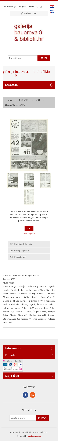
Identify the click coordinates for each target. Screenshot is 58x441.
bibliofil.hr (42, 72)
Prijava (22, 7)
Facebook (25, 395)
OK (29, 228)
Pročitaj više (29, 233)
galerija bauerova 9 (16, 74)
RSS (32, 395)
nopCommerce (34, 436)
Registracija (10, 7)
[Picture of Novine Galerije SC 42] (12, 180)
